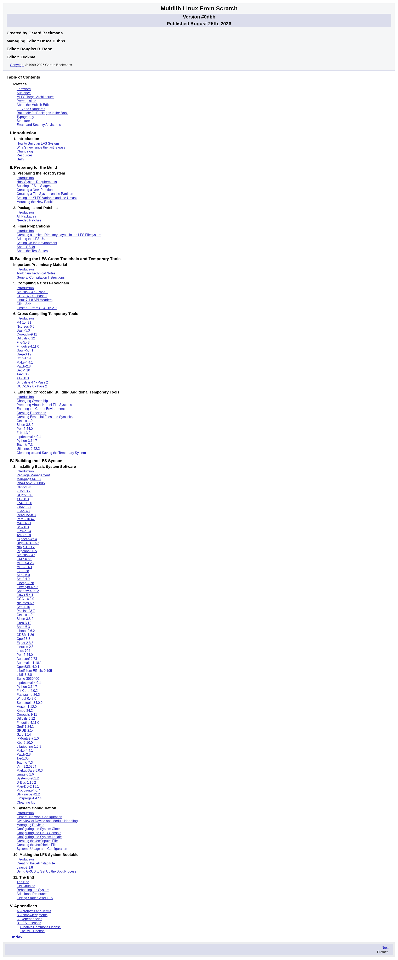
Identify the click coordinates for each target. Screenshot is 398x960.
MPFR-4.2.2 (25, 563)
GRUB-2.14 (25, 730)
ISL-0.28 (23, 571)
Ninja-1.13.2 (26, 547)
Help (20, 159)
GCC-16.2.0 (25, 599)
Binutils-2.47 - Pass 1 (32, 292)
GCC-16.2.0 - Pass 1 (32, 296)
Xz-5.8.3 (23, 378)
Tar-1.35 (23, 374)
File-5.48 (23, 342)
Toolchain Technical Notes (36, 273)
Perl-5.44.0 (25, 428)
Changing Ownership (32, 401)
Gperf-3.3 (23, 638)
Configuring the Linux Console (39, 833)
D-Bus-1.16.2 (26, 782)
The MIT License (32, 931)
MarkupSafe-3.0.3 (30, 770)
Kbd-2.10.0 (25, 742)
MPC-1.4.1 (24, 567)
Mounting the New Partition (36, 202)
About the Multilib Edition (35, 105)
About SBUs (26, 247)
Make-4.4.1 (25, 362)
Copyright (17, 65)
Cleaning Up (26, 802)
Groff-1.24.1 (25, 726)
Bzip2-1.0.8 (25, 495)
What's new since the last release (41, 147)
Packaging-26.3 (28, 694)
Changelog (25, 151)
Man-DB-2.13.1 (28, 786)
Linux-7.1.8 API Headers (34, 300)
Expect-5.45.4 (27, 539)
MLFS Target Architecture (35, 97)
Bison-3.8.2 (25, 425)
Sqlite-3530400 (28, 678)
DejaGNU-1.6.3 (28, 543)
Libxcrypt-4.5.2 (27, 587)
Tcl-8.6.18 (24, 535)
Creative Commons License (40, 927)
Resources (25, 155)
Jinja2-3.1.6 (25, 774)
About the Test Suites (32, 251)
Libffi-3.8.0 (24, 674)
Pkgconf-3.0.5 (27, 551)
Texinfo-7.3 (25, 444)
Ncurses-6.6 (25, 326)
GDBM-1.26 (25, 635)
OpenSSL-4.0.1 (28, 667)
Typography (25, 117)
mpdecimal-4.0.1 (29, 437)
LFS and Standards (31, 109)
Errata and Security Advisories (39, 125)
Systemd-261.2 (28, 778)
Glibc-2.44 (24, 304)
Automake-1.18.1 (29, 663)
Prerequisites (26, 101)
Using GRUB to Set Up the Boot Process (46, 871)
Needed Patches (29, 220)
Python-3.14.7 (27, 441)
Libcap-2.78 (25, 583)
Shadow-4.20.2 (28, 591)
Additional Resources (32, 894)
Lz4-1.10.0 (24, 503)
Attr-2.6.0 (23, 575)
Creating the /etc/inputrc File (37, 841)
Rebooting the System (33, 890)
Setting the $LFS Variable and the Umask (47, 198)
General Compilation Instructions (41, 277)
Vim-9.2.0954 (26, 766)
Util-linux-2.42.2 (28, 448)
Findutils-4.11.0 (28, 346)
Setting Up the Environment (37, 243)
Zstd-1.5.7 (24, 507)
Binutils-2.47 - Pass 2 (32, 382)
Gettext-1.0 (25, 421)
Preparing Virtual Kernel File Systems (44, 405)
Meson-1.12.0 (27, 706)
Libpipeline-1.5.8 (29, 746)
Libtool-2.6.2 (26, 631)
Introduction (25, 178)
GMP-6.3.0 (24, 559)
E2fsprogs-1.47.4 (29, 798)
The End (23, 882)
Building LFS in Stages (34, 186)
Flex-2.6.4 (24, 531)
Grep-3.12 (24, 354)
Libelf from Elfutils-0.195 (34, 670)
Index (17, 937)
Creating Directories (31, 413)
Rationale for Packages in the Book (42, 113)
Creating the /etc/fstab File (36, 863)
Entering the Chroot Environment (41, 409)
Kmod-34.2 (25, 710)
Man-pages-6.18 (29, 479)
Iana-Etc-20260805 (31, 483)
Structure (23, 121)
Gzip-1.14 (24, 358)
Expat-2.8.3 (25, 643)
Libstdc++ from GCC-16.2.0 (37, 308)
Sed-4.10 (23, 370)
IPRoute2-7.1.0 (28, 738)
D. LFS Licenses (29, 923)
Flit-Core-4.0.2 (27, 690)
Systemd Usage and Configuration (42, 849)
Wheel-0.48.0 (26, 698)
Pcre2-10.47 (26, 519)
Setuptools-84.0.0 (29, 702)
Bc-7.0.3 (23, 527)
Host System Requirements (37, 182)
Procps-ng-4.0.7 (28, 790)
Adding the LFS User (32, 239)
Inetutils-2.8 (25, 647)
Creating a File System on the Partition (45, 193)
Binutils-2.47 (26, 555)
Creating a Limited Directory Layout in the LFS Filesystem (59, 235)
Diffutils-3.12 (26, 338)
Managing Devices (30, 825)
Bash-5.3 (23, 330)
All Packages (26, 216)
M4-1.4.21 (24, 322)
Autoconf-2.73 (27, 658)
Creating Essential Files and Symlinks (45, 417)
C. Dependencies (29, 919)
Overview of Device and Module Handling (47, 821)
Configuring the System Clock (38, 829)
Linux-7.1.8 (25, 867)
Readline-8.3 (26, 515)
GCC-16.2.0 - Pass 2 (32, 386)
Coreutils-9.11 (27, 334)
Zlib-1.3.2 (23, 433)
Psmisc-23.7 (26, 611)
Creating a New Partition (35, 190)
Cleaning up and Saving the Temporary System (51, 453)
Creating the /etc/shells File (37, 845)
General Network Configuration (39, 817)
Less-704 (23, 651)
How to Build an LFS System (38, 143)
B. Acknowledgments (32, 915)
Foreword (24, 89)
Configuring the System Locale (39, 837)
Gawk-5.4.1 (25, 350)
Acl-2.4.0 (23, 579)
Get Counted (26, 886)
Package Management (33, 475)
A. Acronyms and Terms (34, 911)
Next (385, 947)
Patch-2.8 (24, 366)
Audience (24, 93)
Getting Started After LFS (35, 898)
